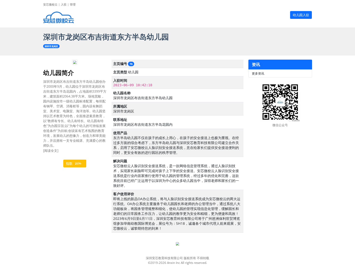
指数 (74, 163)
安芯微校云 (50, 4)
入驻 (64, 4)
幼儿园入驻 (301, 15)
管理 (73, 4)
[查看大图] (177, 243)
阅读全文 (50, 150)
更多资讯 (258, 73)
